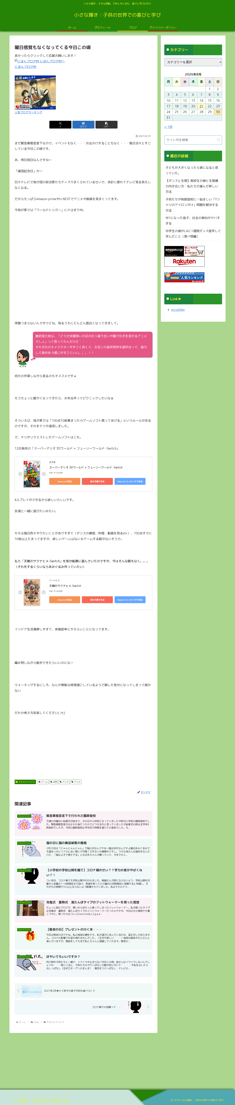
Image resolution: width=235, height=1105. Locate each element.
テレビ (65, 781)
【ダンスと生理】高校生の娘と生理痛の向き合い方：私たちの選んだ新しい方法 (191, 186)
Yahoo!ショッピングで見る (130, 481)
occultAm (178, 310)
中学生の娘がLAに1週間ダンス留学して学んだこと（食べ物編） (193, 234)
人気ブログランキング (28, 112)
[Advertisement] (83, 745)
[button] (106, 125)
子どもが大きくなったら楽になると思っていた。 (191, 170)
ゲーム (44, 781)
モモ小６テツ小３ (26, 781)
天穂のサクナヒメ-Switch (65, 586)
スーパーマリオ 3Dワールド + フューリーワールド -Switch (85, 467)
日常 (55, 781)
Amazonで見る (65, 481)
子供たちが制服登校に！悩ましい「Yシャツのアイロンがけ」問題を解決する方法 (192, 205)
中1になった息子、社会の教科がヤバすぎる (192, 221)
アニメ (77, 781)
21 (201, 106)
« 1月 (168, 127)
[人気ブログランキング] (35, 92)
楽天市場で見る (97, 481)
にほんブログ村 (25, 67)
